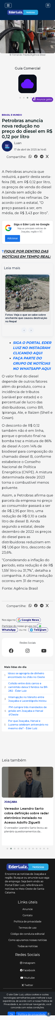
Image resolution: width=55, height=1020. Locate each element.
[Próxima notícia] (31, 330)
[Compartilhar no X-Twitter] (47, 157)
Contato (28, 915)
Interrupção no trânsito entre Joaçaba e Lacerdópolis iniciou (27, 699)
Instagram (28, 962)
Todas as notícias (27, 946)
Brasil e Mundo (12, 115)
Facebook (28, 970)
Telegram (39, 629)
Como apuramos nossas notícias (27, 940)
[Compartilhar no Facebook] (36, 157)
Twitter (28, 985)
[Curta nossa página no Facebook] (11, 651)
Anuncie (27, 909)
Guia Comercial (27, 68)
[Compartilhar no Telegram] (41, 157)
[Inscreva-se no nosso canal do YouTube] (43, 651)
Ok (11, 1014)
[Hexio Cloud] (27, 83)
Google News (30, 619)
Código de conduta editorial (28, 933)
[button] (20, 97)
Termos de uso (27, 927)
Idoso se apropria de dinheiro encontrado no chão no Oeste (26, 675)
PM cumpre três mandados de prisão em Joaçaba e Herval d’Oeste (28, 711)
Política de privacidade (27, 921)
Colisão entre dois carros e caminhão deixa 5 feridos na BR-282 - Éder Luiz (28, 687)
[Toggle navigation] (8, 5)
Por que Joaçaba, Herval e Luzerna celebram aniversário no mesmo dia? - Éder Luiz (28, 724)
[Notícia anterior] (24, 330)
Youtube (29, 977)
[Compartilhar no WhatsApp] (30, 157)
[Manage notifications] (48, 1014)
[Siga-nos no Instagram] (27, 651)
